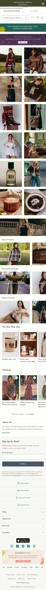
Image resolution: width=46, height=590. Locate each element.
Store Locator (24, 483)
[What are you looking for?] (26, 17)
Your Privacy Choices (23, 582)
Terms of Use (21, 574)
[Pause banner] (42, 3)
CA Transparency (32, 574)
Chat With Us (24, 505)
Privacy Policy (17, 475)
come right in (23, 4)
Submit (23, 464)
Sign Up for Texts (24, 498)
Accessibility (12, 578)
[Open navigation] (42, 17)
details (31, 414)
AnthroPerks (25, 490)
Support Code (31, 578)
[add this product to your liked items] (16, 334)
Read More (6, 432)
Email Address (7, 453)
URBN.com (21, 578)
